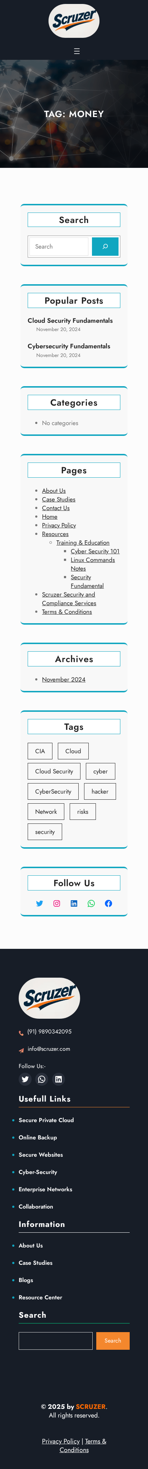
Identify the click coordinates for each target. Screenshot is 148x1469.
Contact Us (56, 508)
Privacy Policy (59, 525)
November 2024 (63, 679)
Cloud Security (54, 771)
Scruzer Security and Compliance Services (69, 598)
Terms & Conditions (67, 611)
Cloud (73, 751)
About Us (54, 490)
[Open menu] (77, 51)
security (45, 831)
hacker (100, 791)
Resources (55, 534)
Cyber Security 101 (95, 551)
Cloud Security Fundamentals (70, 321)
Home (49, 516)
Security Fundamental (87, 581)
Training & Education (83, 542)
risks (82, 811)
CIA (40, 751)
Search (113, 1340)
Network (46, 811)
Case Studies (58, 499)
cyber (100, 771)
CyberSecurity (53, 791)
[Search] (105, 246)
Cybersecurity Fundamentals (69, 346)
